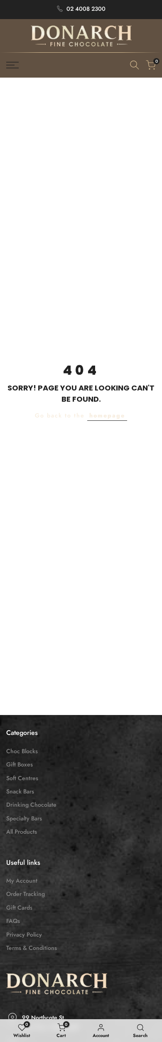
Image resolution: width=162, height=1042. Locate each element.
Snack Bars (20, 791)
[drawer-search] (134, 65)
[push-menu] (12, 65)
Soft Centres (22, 778)
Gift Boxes (19, 764)
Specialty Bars (24, 818)
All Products (21, 831)
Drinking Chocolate (31, 804)
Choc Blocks (22, 751)
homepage (107, 415)
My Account (21, 880)
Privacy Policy (24, 934)
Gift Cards (19, 907)
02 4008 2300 (86, 9)
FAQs (13, 921)
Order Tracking (25, 894)
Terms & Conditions (31, 948)
